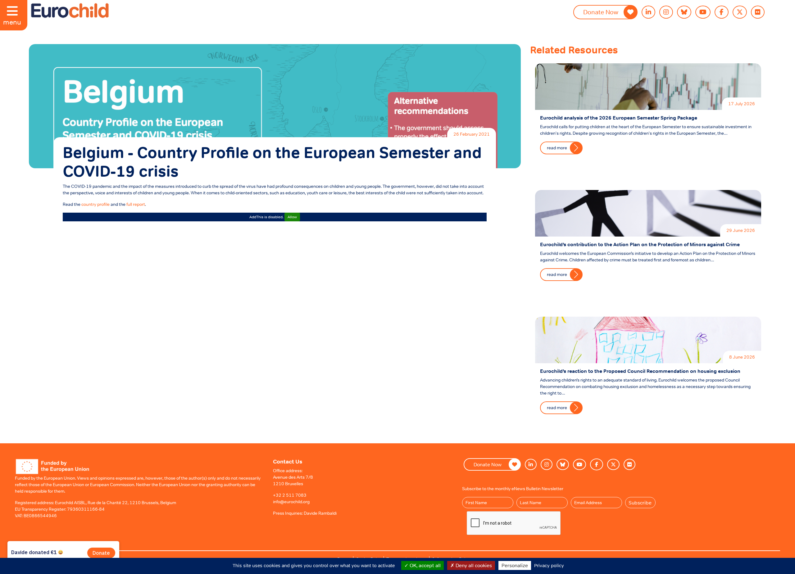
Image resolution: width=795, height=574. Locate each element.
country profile (95, 204)
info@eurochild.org (291, 501)
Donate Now (600, 12)
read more (557, 148)
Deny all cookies (473, 565)
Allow (292, 217)
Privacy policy (549, 565)
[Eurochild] (70, 10)
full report (135, 204)
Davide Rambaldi (320, 513)
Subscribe (640, 502)
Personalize (515, 565)
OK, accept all (424, 565)
